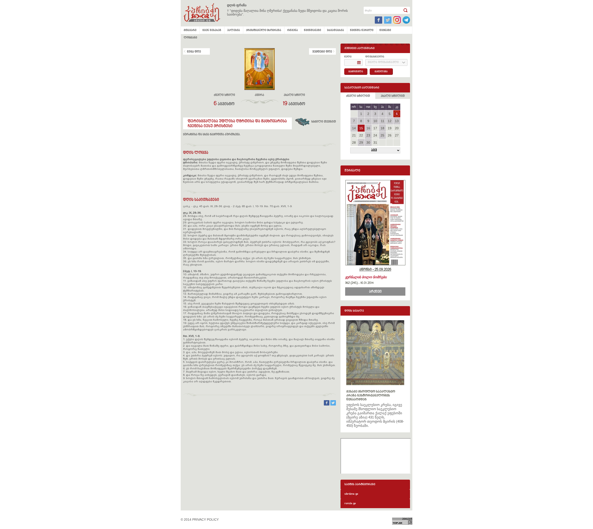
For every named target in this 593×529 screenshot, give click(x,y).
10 (375, 121)
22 (361, 135)
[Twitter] (333, 404)
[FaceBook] (327, 404)
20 (397, 128)
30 (368, 142)
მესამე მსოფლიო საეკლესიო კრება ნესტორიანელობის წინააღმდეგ (370, 396)
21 (354, 135)
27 (397, 135)
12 (389, 121)
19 (389, 128)
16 (368, 128)
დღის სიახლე (354, 311)
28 (354, 142)
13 (397, 121)
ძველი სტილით (358, 96)
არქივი (375, 292)
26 (389, 135)
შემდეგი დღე (322, 52)
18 (382, 128)
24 (375, 135)
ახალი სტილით (393, 96)
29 (361, 142)
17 (375, 128)
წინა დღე (194, 52)
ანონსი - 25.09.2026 (375, 270)
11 (382, 121)
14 (354, 128)
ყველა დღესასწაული (383, 62)
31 (375, 142)
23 (368, 135)
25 (382, 135)
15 (361, 128)
